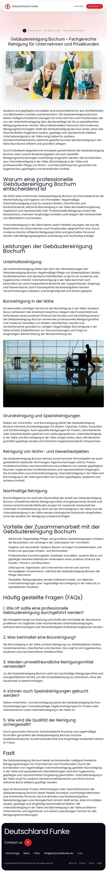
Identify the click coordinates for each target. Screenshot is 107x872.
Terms (91, 863)
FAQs (37, 853)
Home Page (12, 853)
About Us (73, 863)
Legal (99, 863)
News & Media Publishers (74, 30)
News (26, 853)
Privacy (82, 863)
